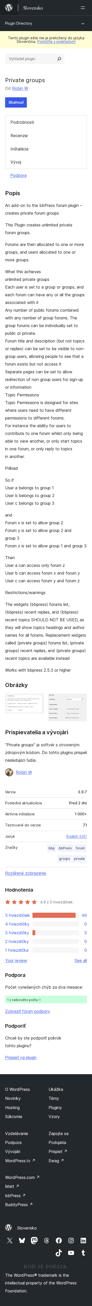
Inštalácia (19, 148)
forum (80, 848)
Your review (16, 960)
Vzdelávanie (16, 1133)
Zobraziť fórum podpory (27, 1011)
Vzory (54, 1116)
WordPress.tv (20, 1160)
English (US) (76, 836)
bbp (52, 848)
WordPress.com (22, 1177)
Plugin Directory (18, 23)
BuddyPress (19, 1204)
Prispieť (58, 1151)
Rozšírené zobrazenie (25, 873)
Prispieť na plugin (21, 1057)
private (79, 859)
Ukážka (56, 1089)
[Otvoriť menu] (84, 7)
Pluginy (55, 1107)
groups (64, 859)
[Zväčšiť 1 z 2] (37, 700)
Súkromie (13, 1116)
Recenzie (19, 135)
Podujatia (57, 1142)
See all (81, 960)
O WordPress (17, 1089)
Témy (54, 1098)
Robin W (20, 88)
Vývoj (15, 162)
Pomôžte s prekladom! (56, 41)
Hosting (12, 1107)
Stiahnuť (16, 102)
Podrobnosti (22, 122)
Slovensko (27, 1228)
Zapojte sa (58, 1133)
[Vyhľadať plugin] (59, 59)
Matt (12, 1186)
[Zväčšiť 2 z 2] (80, 700)
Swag (56, 1160)
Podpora (18, 175)
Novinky (13, 1098)
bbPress (65, 848)
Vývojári (12, 1151)
